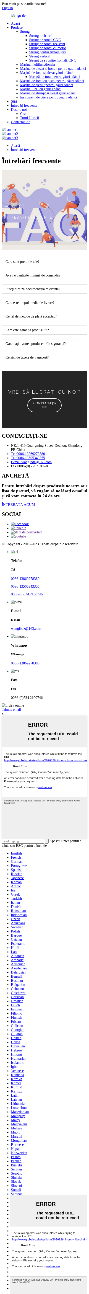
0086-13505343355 (25, 586)
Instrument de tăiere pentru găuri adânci (48, 97)
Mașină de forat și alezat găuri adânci (46, 73)
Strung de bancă (40, 36)
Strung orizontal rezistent (47, 44)
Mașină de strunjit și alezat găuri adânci (48, 93)
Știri (14, 101)
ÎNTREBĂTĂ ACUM (18, 504)
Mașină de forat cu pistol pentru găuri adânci (52, 81)
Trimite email (11, 709)
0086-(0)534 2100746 (27, 594)
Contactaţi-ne (20, 122)
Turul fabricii (29, 118)
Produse (17, 27)
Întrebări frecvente (24, 105)
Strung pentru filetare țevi (47, 52)
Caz (23, 114)
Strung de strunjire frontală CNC (52, 60)
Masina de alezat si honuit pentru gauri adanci (53, 68)
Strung (25, 32)
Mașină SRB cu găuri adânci (40, 89)
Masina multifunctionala (37, 64)
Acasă (15, 23)
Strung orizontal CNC (45, 40)
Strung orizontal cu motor (47, 48)
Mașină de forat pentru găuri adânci (54, 77)
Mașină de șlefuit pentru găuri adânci (46, 85)
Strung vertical (39, 56)
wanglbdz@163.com (26, 628)
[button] (44, 405)
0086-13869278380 (25, 579)
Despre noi (19, 109)
